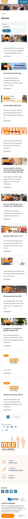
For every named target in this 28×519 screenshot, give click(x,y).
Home (3, 13)
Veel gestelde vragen (15, 470)
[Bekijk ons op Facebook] (2, 491)
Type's (4, 24)
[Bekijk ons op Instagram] (15, 491)
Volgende (17, 417)
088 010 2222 (13, 463)
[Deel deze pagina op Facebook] (3, 426)
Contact (11, 478)
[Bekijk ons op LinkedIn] (7, 491)
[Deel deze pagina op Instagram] (15, 426)
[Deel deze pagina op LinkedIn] (7, 426)
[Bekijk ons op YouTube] (11, 491)
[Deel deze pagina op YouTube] (11, 426)
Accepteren (7, 516)
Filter (6, 31)
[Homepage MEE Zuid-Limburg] (4, 2)
